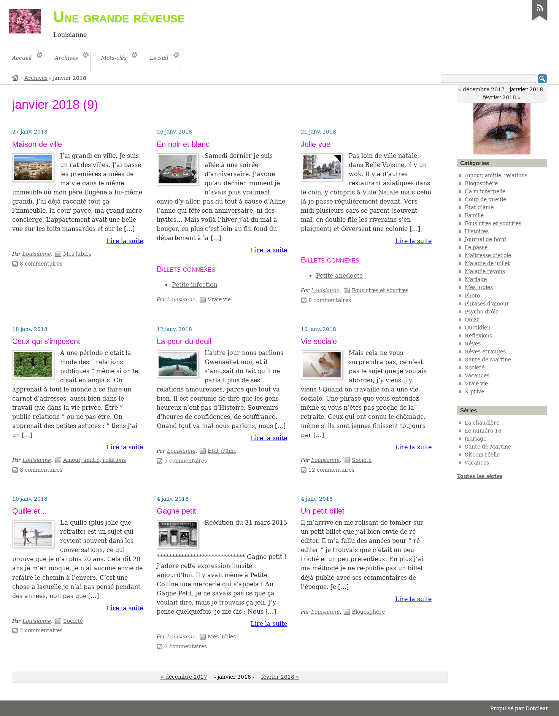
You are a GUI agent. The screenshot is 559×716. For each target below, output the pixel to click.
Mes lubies (77, 254)
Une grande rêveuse (119, 16)
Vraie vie (219, 299)
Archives (36, 78)
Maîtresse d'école (488, 255)
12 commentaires (331, 470)
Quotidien (478, 328)
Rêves (473, 343)
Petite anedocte (339, 275)
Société (362, 460)
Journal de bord (485, 239)
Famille (474, 215)
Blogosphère (368, 612)
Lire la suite (124, 241)
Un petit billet (323, 511)
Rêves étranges (485, 351)
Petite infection (195, 284)
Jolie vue (315, 144)
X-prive (474, 391)
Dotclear (537, 708)
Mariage (476, 279)
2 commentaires (41, 630)
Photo (472, 296)
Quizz (472, 320)
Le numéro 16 (483, 431)
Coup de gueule (485, 199)
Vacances (477, 375)
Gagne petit (176, 511)
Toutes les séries (479, 476)
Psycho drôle (482, 312)
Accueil (15, 77)
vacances (477, 463)
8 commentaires (41, 264)
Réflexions (478, 336)
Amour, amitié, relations (94, 460)
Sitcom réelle (482, 455)
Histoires (477, 231)
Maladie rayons (485, 271)
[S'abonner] (539, 20)
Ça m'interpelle (485, 191)
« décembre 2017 (481, 89)
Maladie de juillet (487, 263)
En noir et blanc (183, 144)
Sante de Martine (488, 359)
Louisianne (36, 254)
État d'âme (222, 451)
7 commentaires (185, 461)
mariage (475, 439)
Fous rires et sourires (380, 290)
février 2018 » (502, 97)
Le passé (476, 247)
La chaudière (482, 423)
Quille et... (29, 511)
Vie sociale (319, 341)
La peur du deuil (184, 341)
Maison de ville (37, 144)
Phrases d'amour (487, 304)
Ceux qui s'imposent (46, 341)
